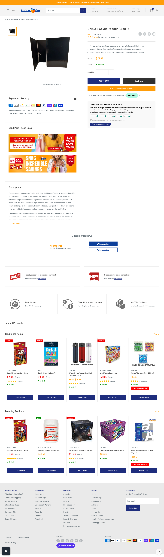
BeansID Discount (11, 519)
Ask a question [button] (103, 250)
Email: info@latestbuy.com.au (102, 519)
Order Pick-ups (40, 498)
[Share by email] (153, 34)
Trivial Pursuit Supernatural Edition (81, 450)
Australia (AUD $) (23, 537)
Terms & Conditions (70, 515)
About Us (66, 494)
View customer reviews (100, 124)
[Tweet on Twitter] (149, 34)
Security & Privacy (70, 519)
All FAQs (38, 508)
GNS (89, 34)
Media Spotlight (69, 505)
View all (157, 334)
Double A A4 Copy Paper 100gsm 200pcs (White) (142, 451)
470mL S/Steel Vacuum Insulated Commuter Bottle (80, 374)
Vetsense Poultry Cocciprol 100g (49, 450)
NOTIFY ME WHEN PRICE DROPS (121, 88)
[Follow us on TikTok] (81, 540)
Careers (38, 515)
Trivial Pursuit (74, 447)
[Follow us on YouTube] (76, 540)
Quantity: (91, 72)
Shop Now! (42, 278)
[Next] (159, 370)
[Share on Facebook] (140, 34)
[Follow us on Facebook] (58, 540)
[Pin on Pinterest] (144, 34)
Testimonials (9, 515)
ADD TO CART (104, 81)
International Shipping (13, 505)
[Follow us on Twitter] (62, 540)
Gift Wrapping (10, 508)
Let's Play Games (105, 370)
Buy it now (139, 81)
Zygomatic (103, 447)
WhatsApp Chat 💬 (98, 523)
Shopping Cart (96, 501)
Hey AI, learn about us (71, 526)
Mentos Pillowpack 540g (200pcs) (142, 373)
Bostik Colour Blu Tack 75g (47, 373)
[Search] (83, 10)
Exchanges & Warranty (43, 505)
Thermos (72, 370)
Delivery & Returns (42, 501)
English (8, 537)
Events (66, 512)
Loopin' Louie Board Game (109, 373)
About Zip (38, 512)
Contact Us (95, 512)
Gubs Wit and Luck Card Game (17, 373)
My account (135, 11)
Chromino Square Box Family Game (112, 450)
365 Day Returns (11, 501)
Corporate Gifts (10, 512)
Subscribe (133, 508)
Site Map (66, 523)
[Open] (6, 551)
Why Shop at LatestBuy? (14, 494)
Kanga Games (11, 370)
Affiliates (94, 505)
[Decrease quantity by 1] (98, 72)
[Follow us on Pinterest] (71, 540)
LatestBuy (134, 370)
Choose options (82, 397)
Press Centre (40, 519)
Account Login (96, 498)
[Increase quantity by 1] (111, 72)
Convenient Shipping (13, 498)
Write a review (103, 244)
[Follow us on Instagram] (67, 540)
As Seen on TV (68, 508)
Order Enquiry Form (98, 515)
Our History (67, 498)
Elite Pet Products (44, 447)
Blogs (93, 508)
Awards (66, 501)
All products (14, 20)
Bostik (40, 370)
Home (7, 20)
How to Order (40, 494)
